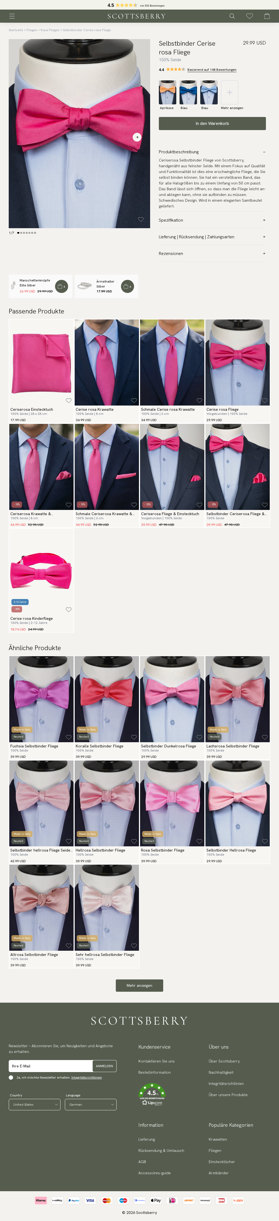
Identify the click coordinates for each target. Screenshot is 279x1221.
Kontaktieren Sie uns (156, 1061)
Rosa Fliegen (50, 30)
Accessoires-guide (154, 1172)
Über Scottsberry (224, 1061)
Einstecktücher (222, 1161)
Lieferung (146, 1139)
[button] (156, 1094)
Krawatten (218, 1139)
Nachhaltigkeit (221, 1072)
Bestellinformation (154, 1072)
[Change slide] (18, 233)
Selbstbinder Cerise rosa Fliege (87, 30)
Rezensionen (171, 253)
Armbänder (219, 1172)
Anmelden (104, 1066)
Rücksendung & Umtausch (161, 1150)
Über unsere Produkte (228, 1094)
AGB (142, 1161)
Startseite (16, 30)
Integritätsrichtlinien (86, 1077)
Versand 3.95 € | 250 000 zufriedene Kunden (140, 5)
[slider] (139, 5)
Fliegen (31, 30)
